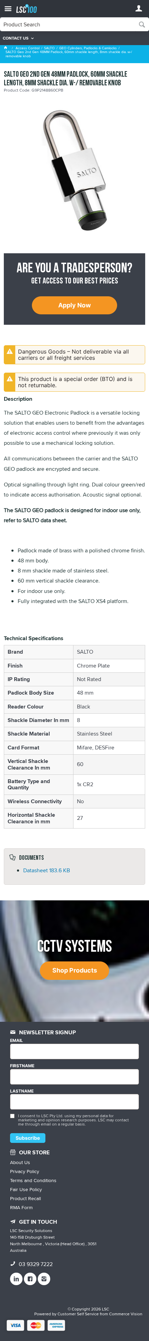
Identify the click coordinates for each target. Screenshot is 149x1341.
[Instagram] (44, 1279)
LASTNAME (22, 1091)
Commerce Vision (125, 1314)
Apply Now (74, 305)
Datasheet (46, 870)
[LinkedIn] (16, 1279)
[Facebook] (30, 1279)
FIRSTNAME (22, 1065)
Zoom (82, 150)
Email (16, 1040)
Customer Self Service (78, 1314)
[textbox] (67, 24)
